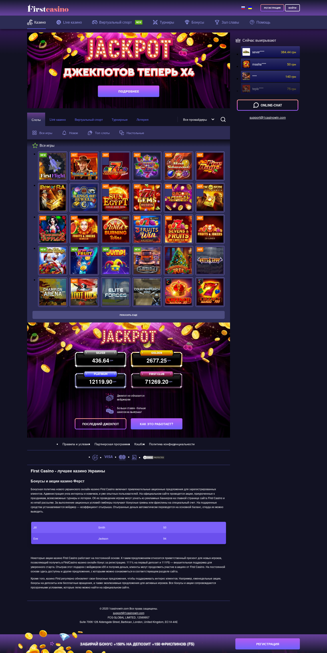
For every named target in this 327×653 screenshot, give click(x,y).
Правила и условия (76, 444)
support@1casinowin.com (128, 613)
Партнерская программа (112, 444)
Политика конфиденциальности (172, 444)
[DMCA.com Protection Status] (154, 457)
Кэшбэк (139, 444)
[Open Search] (223, 119)
